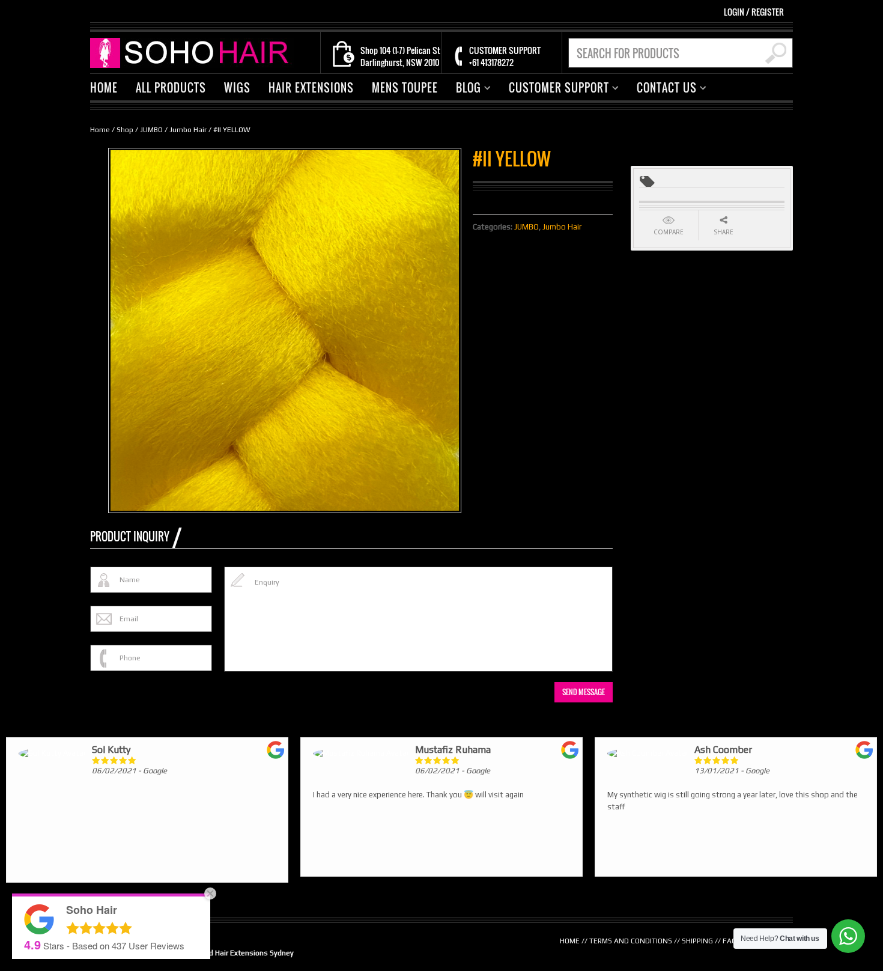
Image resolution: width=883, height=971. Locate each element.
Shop (125, 130)
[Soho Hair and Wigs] (192, 51)
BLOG (464, 89)
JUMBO (151, 130)
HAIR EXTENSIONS (311, 88)
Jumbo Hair (188, 130)
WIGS (237, 88)
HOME (104, 88)
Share (723, 232)
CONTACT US (662, 89)
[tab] (135, 536)
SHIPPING (697, 941)
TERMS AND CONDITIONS (630, 941)
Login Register (754, 11)
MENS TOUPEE (405, 88)
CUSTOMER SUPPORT (554, 89)
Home (100, 130)
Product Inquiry (129, 536)
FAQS (732, 941)
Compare (669, 232)
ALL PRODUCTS (171, 88)
